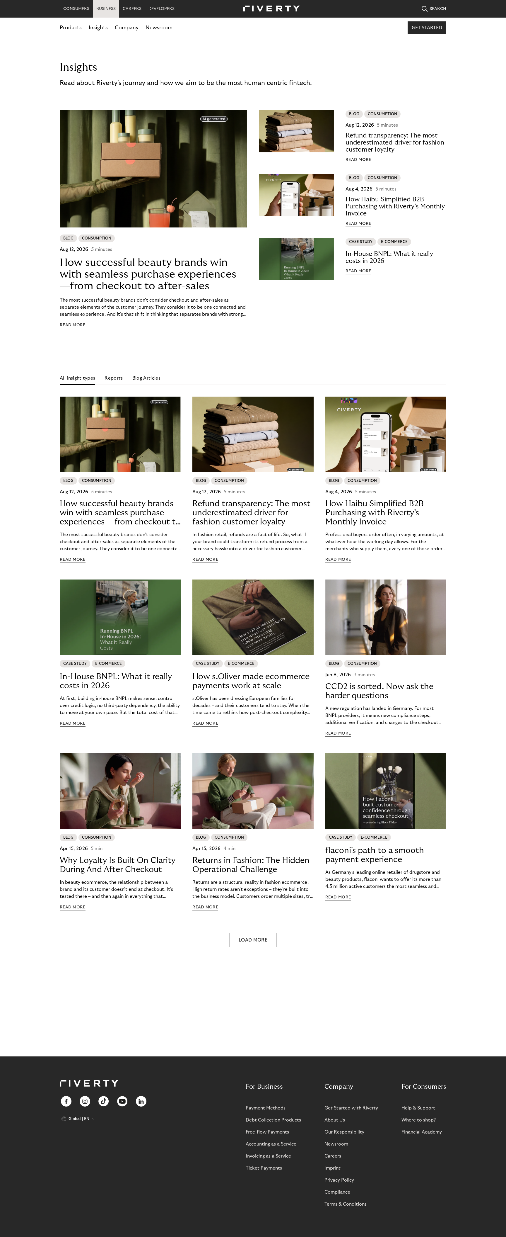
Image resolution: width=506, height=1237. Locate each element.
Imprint (332, 1168)
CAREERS (132, 9)
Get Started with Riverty (351, 1108)
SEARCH (438, 9)
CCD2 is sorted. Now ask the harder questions (379, 691)
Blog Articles (146, 378)
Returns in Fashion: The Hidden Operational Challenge (251, 865)
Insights (98, 27)
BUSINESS (106, 9)
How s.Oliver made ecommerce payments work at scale (251, 681)
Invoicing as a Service (268, 1156)
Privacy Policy (339, 1180)
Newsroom (159, 27)
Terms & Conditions (345, 1204)
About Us (334, 1120)
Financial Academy (421, 1132)
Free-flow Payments (267, 1132)
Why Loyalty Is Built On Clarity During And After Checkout (117, 865)
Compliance (337, 1192)
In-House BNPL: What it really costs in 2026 (389, 257)
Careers (332, 1156)
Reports (114, 378)
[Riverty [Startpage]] (269, 9)
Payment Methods (266, 1108)
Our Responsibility (344, 1132)
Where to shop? (418, 1120)
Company (127, 27)
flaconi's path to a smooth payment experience (374, 855)
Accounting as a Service (271, 1144)
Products (71, 27)
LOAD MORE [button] (253, 940)
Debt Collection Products (273, 1120)
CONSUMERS (76, 9)
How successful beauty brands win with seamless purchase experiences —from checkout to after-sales (148, 274)
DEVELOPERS (161, 9)
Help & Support (418, 1108)
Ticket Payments (264, 1168)
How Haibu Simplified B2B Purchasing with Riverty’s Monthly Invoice (395, 206)
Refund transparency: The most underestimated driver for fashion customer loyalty (395, 142)
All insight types (77, 378)
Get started (427, 28)
